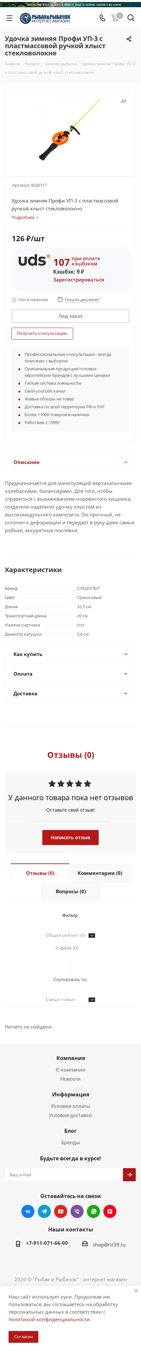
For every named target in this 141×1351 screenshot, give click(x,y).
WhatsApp (93, 1211)
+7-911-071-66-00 (47, 1243)
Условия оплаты (70, 1106)
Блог (70, 1130)
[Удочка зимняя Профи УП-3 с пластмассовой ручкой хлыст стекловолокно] (70, 129)
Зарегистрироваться (78, 279)
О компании (71, 1069)
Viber (77, 1211)
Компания (70, 1058)
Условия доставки (70, 1115)
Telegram (44, 1211)
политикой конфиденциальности (49, 1319)
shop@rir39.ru (109, 1244)
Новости (70, 1078)
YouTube (60, 1211)
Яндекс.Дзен (109, 1211)
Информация (70, 1094)
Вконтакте (27, 1211)
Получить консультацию (42, 333)
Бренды (70, 1142)
